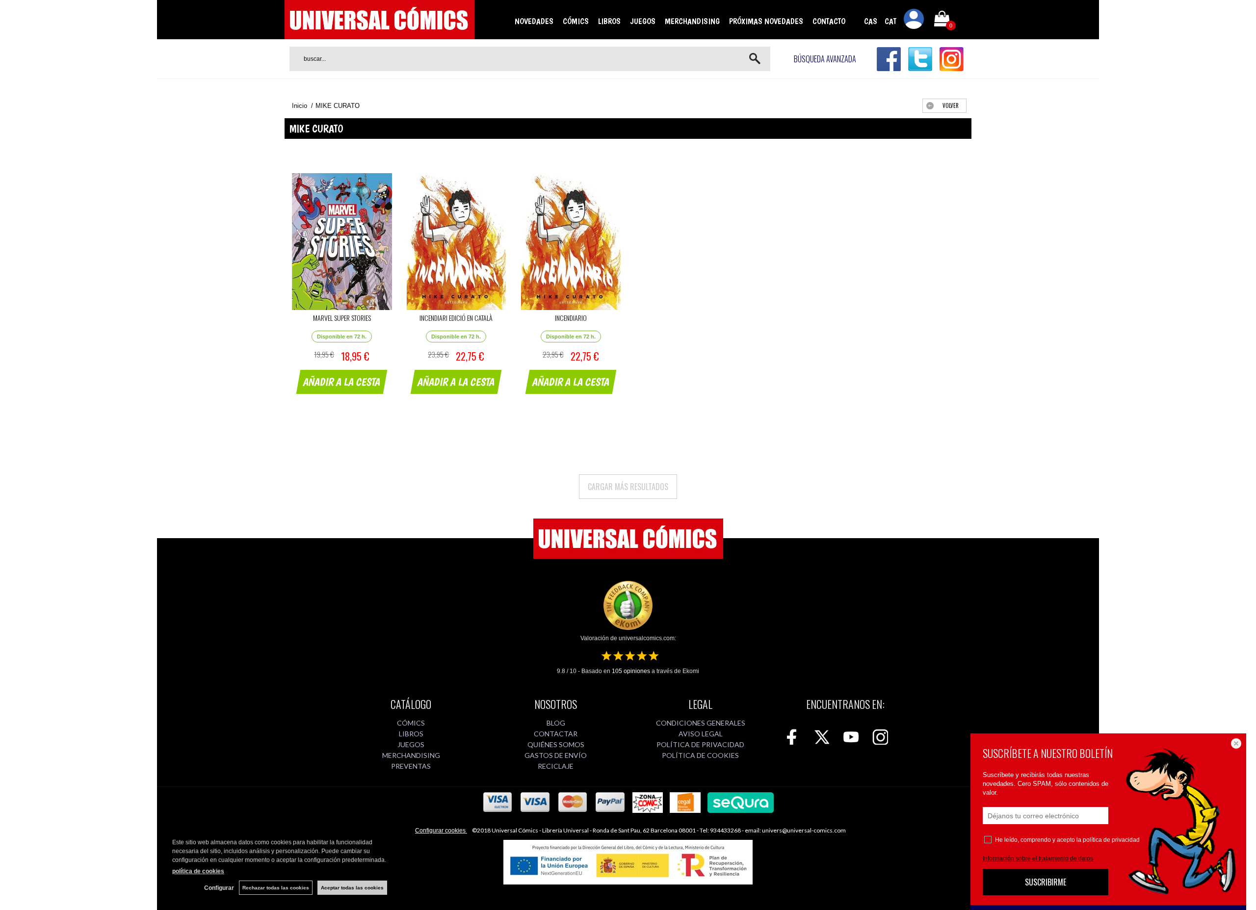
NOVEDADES (534, 21)
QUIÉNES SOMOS (555, 744)
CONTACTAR (555, 733)
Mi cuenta (914, 20)
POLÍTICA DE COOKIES (700, 755)
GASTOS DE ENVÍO (555, 755)
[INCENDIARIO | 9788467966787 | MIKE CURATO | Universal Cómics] (571, 241)
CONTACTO (828, 21)
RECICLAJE (556, 766)
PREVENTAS (411, 766)
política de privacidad (1111, 839)
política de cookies (198, 871)
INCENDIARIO (571, 317)
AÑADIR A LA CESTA (342, 381)
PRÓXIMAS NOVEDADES (766, 21)
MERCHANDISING (692, 21)
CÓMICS (576, 21)
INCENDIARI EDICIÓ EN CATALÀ (456, 317)
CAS (870, 21)
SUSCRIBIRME (1045, 882)
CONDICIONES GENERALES (700, 723)
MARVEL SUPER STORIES (342, 317)
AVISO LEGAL (701, 733)
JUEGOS (642, 21)
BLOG (556, 723)
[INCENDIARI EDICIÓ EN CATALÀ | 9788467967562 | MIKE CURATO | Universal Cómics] (456, 241)
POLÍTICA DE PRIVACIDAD (700, 744)
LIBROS (609, 21)
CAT (890, 21)
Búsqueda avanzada (825, 59)
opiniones (631, 671)
